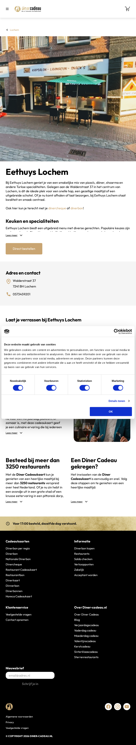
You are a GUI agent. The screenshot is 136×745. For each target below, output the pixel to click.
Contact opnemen (17, 620)
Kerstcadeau (82, 646)
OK (111, 411)
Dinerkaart (13, 580)
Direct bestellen (24, 249)
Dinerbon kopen (84, 548)
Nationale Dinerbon (18, 559)
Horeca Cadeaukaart (19, 596)
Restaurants (81, 553)
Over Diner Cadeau (86, 614)
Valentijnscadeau (85, 641)
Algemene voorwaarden (19, 716)
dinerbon (76, 208)
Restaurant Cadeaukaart (21, 569)
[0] (127, 9)
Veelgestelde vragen (19, 614)
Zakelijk (79, 569)
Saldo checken (83, 559)
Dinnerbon (12, 585)
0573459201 (21, 294)
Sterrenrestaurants (86, 657)
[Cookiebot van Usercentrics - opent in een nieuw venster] (116, 331)
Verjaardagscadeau (86, 625)
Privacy (10, 722)
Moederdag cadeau (86, 636)
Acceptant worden (86, 575)
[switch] (51, 388)
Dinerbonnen (14, 591)
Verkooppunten (84, 564)
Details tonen (117, 400)
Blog (77, 620)
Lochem (14, 29)
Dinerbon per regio (18, 548)
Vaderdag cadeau (85, 630)
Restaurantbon (15, 575)
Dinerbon (12, 553)
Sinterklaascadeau (86, 651)
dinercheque (57, 208)
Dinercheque (14, 564)
